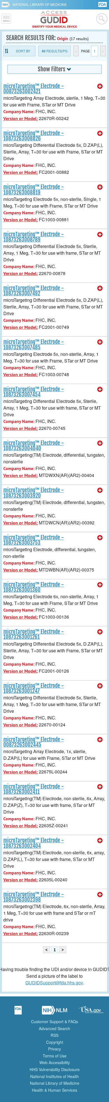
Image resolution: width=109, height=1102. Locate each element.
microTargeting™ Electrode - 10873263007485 (33, 345)
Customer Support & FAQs (54, 1021)
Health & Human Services (54, 1090)
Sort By (23, 50)
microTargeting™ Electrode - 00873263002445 (33, 742)
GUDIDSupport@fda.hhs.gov (54, 982)
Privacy (54, 1049)
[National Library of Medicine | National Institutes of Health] (54, 1012)
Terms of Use (55, 1056)
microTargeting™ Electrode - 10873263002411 (33, 789)
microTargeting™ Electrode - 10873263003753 (33, 540)
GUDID (54, 19)
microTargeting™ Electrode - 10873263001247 (33, 688)
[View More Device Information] (100, 86)
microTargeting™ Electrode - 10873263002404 (33, 843)
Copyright (54, 1042)
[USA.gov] (90, 1012)
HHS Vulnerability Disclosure (55, 1069)
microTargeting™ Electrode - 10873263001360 (33, 587)
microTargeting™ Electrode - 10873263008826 (33, 136)
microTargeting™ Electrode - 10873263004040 (33, 446)
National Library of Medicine (40, 4)
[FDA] (103, 4)
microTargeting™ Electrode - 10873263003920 (33, 493)
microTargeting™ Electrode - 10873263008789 (33, 237)
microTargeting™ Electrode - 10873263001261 (33, 634)
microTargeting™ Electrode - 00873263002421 (33, 89)
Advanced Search (54, 1028)
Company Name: (18, 112)
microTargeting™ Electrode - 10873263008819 (33, 190)
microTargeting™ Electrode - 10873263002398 (33, 897)
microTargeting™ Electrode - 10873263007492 (33, 291)
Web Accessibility (54, 1062)
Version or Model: (20, 118)
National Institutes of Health (54, 1076)
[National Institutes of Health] (7, 4)
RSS (54, 1035)
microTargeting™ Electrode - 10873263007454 (33, 392)
